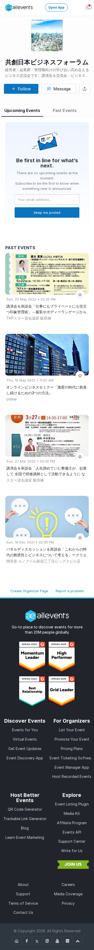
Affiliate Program (72, 823)
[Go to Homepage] (16, 940)
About (23, 884)
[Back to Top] (77, 940)
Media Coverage (68, 894)
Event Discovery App (25, 758)
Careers (68, 884)
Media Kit (72, 813)
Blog (25, 828)
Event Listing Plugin (72, 804)
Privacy (68, 903)
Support (23, 894)
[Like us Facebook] (26, 940)
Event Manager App (72, 767)
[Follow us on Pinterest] (67, 940)
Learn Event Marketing (24, 837)
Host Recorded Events (71, 776)
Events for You (25, 730)
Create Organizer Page (29, 591)
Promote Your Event (72, 739)
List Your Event (72, 730)
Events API (72, 832)
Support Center (71, 841)
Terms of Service (23, 903)
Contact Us (23, 912)
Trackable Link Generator (24, 818)
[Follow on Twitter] (37, 940)
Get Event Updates (25, 748)
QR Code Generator (25, 809)
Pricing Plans (72, 748)
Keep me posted (47, 212)
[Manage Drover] (9, 7)
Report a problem (70, 591)
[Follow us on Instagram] (47, 940)
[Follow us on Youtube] (57, 940)
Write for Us (72, 850)
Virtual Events (25, 739)
